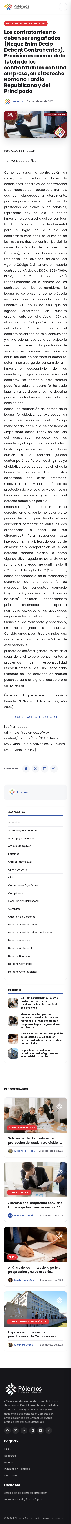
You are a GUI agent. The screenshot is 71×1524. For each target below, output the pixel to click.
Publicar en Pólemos (17, 1469)
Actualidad (14, 822)
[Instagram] (24, 1430)
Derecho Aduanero (19, 940)
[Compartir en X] (35, 768)
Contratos (14, 909)
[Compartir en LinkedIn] (44, 768)
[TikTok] (48, 1430)
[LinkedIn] (32, 1430)
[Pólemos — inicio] (16, 6)
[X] (15, 1430)
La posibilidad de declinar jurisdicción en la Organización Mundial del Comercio (40, 1053)
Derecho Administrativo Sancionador (30, 932)
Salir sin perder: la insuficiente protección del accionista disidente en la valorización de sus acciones (39, 1003)
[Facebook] (7, 1430)
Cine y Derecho (17, 869)
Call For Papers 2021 (20, 861)
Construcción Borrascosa (23, 901)
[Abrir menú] (63, 7)
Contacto (10, 1475)
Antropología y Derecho (22, 830)
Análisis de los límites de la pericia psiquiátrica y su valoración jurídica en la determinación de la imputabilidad (42, 1038)
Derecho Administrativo (22, 924)
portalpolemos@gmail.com (29, 1493)
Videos (8, 1462)
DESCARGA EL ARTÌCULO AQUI (36, 717)
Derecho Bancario (19, 956)
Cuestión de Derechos (21, 916)
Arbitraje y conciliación (22, 838)
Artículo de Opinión (19, 846)
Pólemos (18, 101)
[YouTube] (40, 1430)
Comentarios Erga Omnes (24, 885)
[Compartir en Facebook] (26, 768)
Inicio (7, 1449)
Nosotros (10, 1456)
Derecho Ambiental (20, 948)
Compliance (15, 893)
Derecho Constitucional (22, 972)
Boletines (13, 854)
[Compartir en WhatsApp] (54, 768)
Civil (10, 877)
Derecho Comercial (20, 964)
